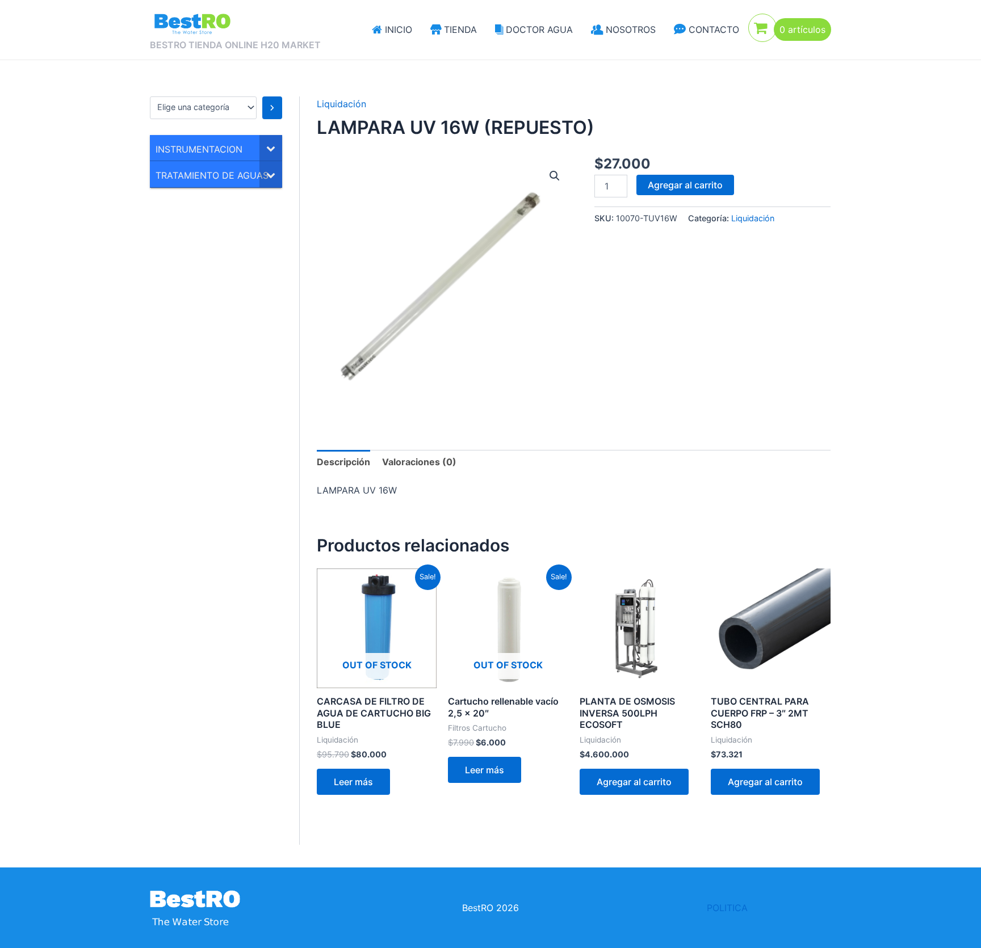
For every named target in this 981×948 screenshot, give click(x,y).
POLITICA (727, 907)
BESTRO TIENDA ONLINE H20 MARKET (235, 44)
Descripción (343, 461)
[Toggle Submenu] (270, 148)
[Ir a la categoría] (272, 107)
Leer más (353, 781)
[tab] (343, 462)
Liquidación (341, 103)
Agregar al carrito (685, 185)
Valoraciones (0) (419, 461)
